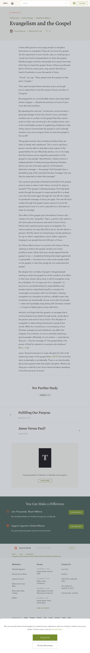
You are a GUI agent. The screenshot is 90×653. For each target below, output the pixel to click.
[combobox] (42, 3)
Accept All (45, 637)
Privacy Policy (56, 629)
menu (5, 3)
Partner (82, 3)
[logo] (12, 3)
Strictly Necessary (45, 645)
